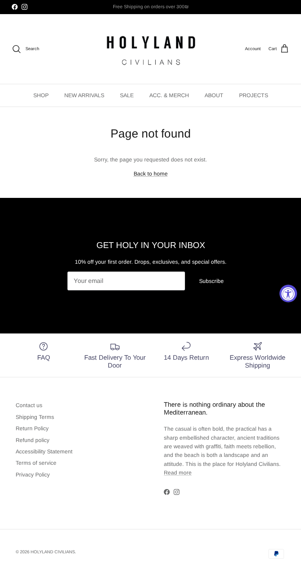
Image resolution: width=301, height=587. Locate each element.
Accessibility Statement (44, 451)
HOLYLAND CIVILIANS (53, 551)
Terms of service (36, 463)
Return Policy (32, 428)
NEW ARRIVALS (84, 95)
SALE (127, 95)
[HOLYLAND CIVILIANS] (150, 49)
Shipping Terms (35, 417)
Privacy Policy (33, 474)
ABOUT (214, 95)
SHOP (41, 95)
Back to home (151, 173)
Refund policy (32, 440)
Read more (178, 472)
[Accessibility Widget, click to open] (288, 294)
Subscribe (211, 281)
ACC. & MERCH (169, 95)
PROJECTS (253, 95)
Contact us (29, 405)
